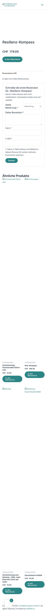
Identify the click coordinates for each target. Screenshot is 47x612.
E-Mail (8, 139)
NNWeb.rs (31, 609)
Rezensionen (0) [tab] (9, 73)
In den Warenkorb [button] (10, 379)
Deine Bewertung (11, 106)
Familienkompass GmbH (29, 606)
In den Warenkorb (12, 59)
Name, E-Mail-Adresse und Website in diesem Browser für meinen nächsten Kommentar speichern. (22, 152)
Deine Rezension (14, 112)
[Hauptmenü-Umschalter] (42, 4)
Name (8, 128)
